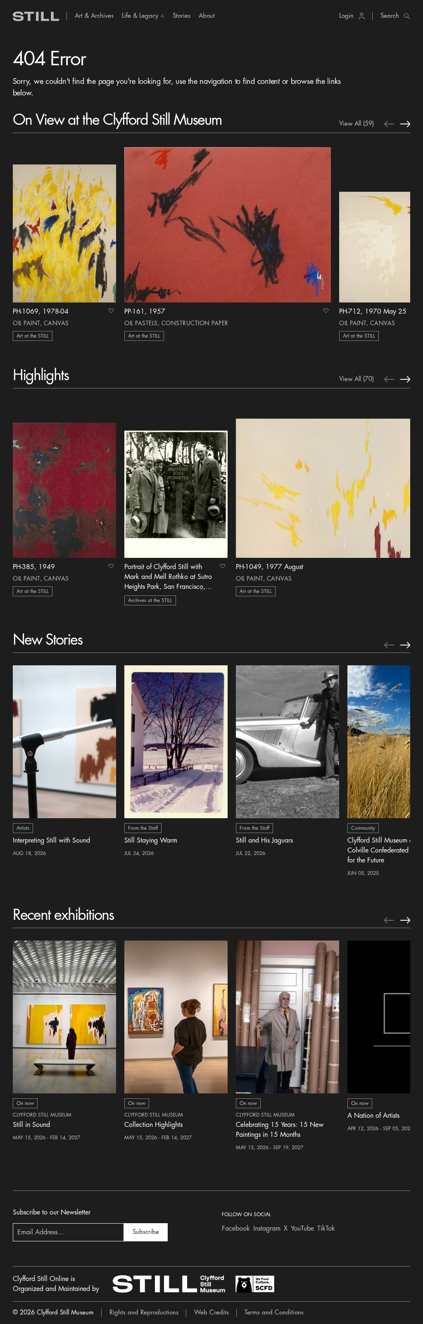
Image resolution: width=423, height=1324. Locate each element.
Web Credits (211, 1313)
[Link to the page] (36, 16)
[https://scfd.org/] (255, 1284)
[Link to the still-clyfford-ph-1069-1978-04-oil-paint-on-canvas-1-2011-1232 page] (64, 223)
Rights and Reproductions (143, 1313)
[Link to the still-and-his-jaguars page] (287, 741)
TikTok (326, 1228)
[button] (143, 16)
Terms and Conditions (274, 1313)
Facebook (236, 1228)
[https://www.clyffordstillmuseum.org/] (169, 1284)
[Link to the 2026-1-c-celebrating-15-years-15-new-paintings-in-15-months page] (287, 1017)
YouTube (302, 1228)
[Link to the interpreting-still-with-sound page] (64, 741)
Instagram (266, 1228)
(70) (356, 379)
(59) (356, 124)
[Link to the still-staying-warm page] (176, 741)
